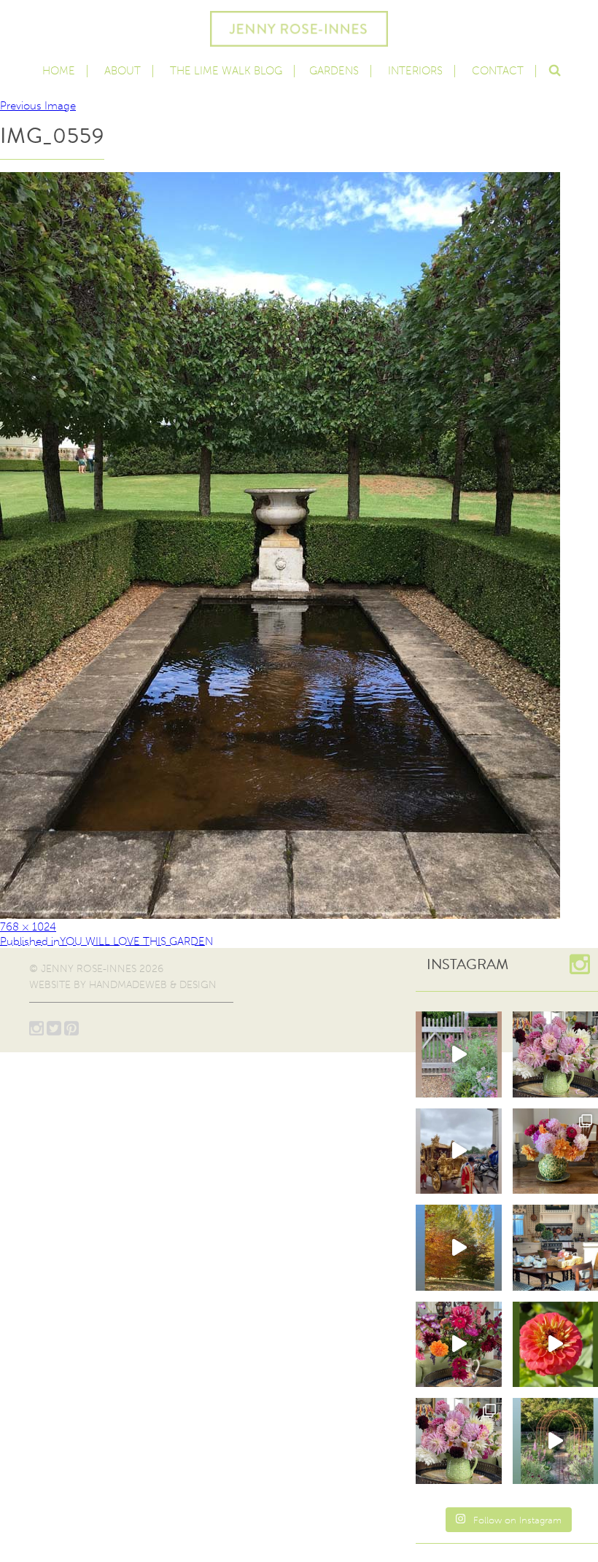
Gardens (334, 70)
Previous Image (38, 105)
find (554, 68)
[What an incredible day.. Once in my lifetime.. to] (459, 1151)
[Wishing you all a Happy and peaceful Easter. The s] (459, 1441)
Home (58, 70)
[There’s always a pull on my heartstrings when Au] (459, 1054)
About (122, 70)
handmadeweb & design (153, 985)
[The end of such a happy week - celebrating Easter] (459, 1345)
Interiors (415, 70)
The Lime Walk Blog (226, 70)
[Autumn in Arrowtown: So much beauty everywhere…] (459, 1248)
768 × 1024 (28, 926)
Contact (498, 70)
